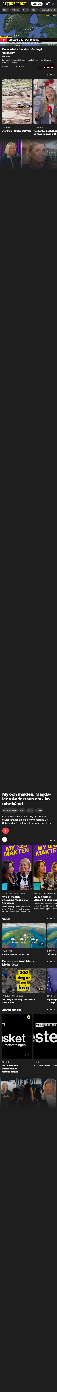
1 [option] (4, 839)
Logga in (37, 4)
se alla (51, 75)
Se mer (47, 67)
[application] (28, 30)
